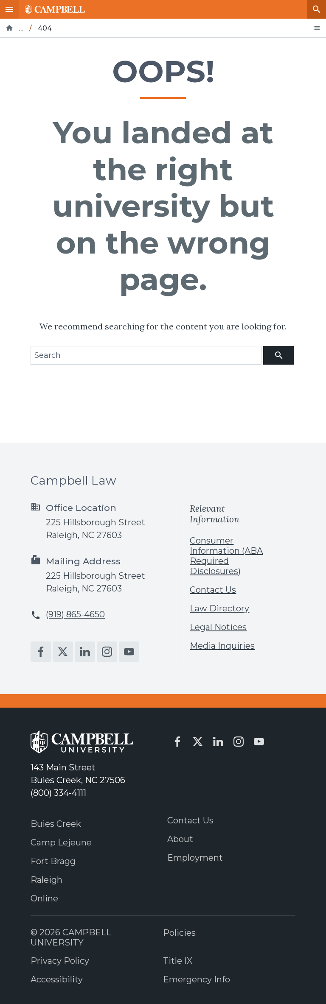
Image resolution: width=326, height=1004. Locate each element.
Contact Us (213, 590)
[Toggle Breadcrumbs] (316, 28)
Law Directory (219, 608)
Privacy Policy (60, 961)
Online (44, 898)
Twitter (63, 651)
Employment (195, 858)
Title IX (177, 961)
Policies (179, 933)
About (180, 839)
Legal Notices (218, 627)
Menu (9, 9)
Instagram (107, 651)
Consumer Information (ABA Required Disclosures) (226, 555)
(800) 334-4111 (58, 793)
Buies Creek (56, 824)
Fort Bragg (53, 861)
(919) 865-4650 (75, 614)
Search (316, 9)
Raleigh (46, 880)
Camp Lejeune (61, 842)
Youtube (129, 651)
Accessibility (57, 979)
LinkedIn (85, 651)
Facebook (41, 651)
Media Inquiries (222, 646)
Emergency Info (196, 979)
